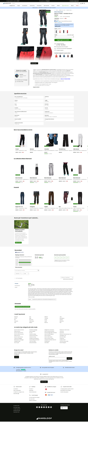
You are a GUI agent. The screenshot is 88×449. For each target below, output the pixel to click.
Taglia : (55, 34)
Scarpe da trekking (32, 334)
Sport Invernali (46, 5)
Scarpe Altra (62, 338)
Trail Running (32, 5)
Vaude (46, 321)
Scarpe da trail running (33, 335)
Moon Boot (31, 319)
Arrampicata (39, 5)
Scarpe (18, 5)
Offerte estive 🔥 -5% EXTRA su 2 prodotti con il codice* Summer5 (44, 7)
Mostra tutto (33, 63)
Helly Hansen (31, 321)
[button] (25, 19)
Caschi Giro (62, 331)
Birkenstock (62, 321)
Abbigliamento (12, 5)
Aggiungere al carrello (63, 40)
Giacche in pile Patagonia (49, 334)
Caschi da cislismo (32, 341)
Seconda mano (66, 5)
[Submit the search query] (78, 3)
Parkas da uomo (17, 335)
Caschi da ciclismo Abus (64, 341)
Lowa (15, 322)
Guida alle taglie (70, 34)
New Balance (62, 318)
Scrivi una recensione (66, 16)
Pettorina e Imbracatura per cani (65, 334)
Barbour (30, 322)
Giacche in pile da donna (18, 332)
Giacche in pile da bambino (49, 331)
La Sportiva (16, 321)
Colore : (57, 28)
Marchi (72, 5)
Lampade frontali (17, 341)
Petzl (60, 322)
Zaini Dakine (47, 342)
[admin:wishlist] (72, 40)
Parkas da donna (17, 331)
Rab (15, 319)
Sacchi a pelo (16, 342)
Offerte (77, 5)
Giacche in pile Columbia (49, 338)
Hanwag (61, 319)
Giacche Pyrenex (48, 335)
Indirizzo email (52, 356)
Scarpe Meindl (47, 341)
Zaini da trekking (32, 331)
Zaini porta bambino (32, 342)
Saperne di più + (58, 26)
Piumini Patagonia (63, 342)
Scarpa (46, 319)
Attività (58, 5)
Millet (30, 318)
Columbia (46, 318)
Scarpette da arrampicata (34, 338)
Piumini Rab (62, 332)
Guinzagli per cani (63, 335)
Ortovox (15, 318)
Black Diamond (58, 11)
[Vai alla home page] (55, 10)
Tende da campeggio (18, 338)
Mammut (46, 322)
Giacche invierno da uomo (19, 334)
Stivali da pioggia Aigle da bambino (51, 332)
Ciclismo (53, 5)
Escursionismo (24, 5)
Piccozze (30, 332)
